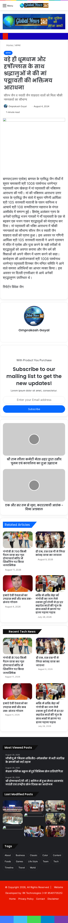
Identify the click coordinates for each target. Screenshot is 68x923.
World (33, 867)
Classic (33, 855)
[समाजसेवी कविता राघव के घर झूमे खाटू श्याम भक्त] (13, 831)
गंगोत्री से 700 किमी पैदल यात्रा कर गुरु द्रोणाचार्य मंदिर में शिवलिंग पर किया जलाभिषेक (14, 558)
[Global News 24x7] (34, 5)
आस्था (17, 45)
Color (45, 855)
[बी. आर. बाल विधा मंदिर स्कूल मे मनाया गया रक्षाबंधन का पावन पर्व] (34, 831)
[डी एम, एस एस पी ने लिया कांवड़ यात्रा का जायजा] (50, 539)
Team (45, 861)
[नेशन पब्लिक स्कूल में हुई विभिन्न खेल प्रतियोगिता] (34, 806)
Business (20, 855)
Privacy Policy (26, 898)
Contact (40, 898)
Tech (56, 861)
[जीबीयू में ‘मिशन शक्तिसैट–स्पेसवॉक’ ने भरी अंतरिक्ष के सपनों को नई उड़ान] (13, 806)
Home (9, 45)
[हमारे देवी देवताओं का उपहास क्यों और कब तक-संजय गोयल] (18, 583)
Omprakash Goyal (18, 106)
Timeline (9, 867)
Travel (21, 867)
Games (19, 861)
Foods (8, 861)
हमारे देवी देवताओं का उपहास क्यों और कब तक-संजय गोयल (17, 598)
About (8, 855)
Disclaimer (53, 898)
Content (57, 855)
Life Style (33, 861)
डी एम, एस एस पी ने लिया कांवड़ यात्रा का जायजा (50, 553)
